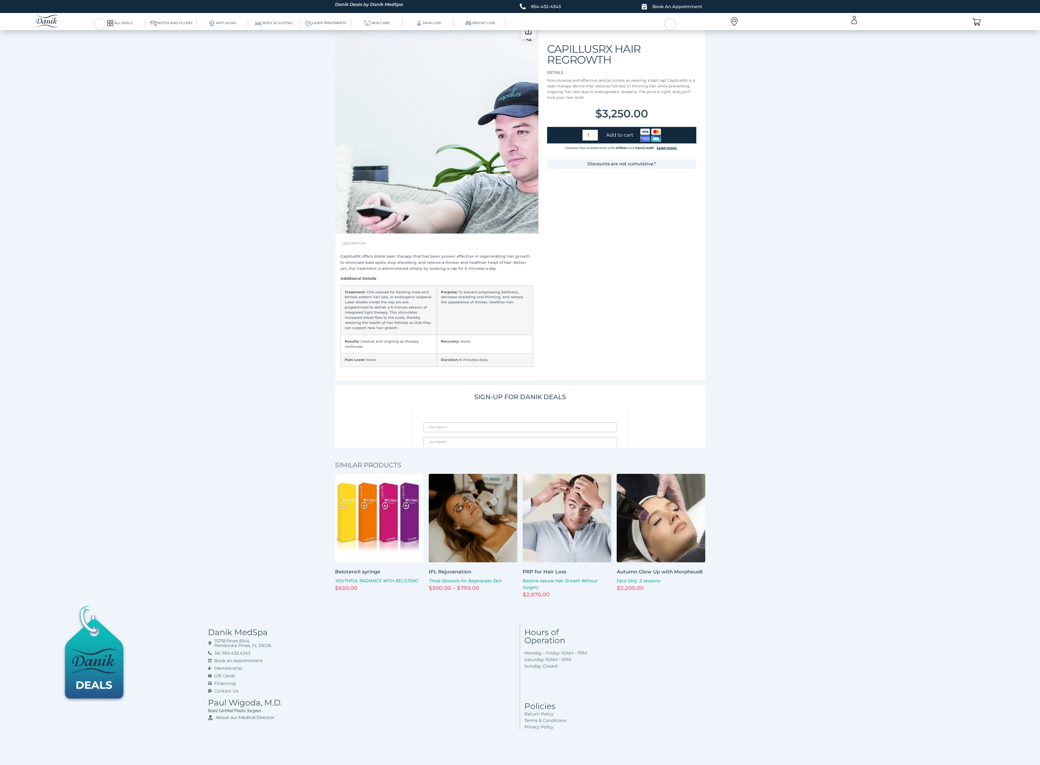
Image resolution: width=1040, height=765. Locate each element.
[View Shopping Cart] (976, 22)
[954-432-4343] (523, 6)
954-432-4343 (546, 6)
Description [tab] (354, 243)
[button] (529, 39)
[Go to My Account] (854, 20)
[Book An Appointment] (644, 6)
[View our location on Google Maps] (734, 21)
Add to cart (619, 135)
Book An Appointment (677, 6)
